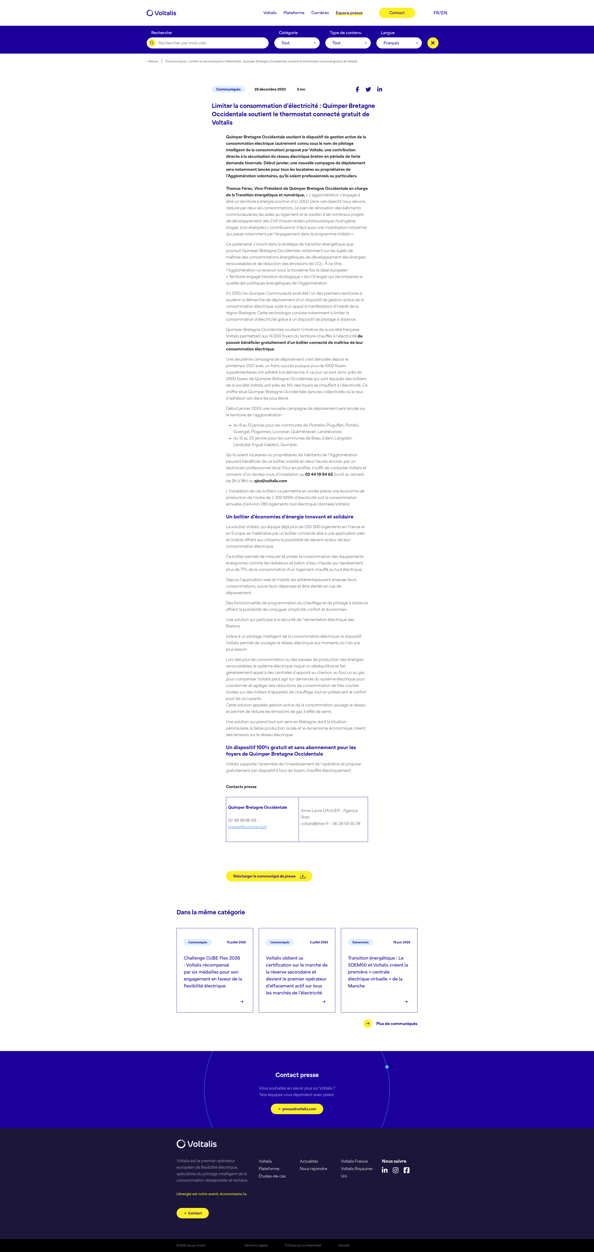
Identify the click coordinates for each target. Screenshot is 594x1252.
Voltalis (265, 1161)
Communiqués (228, 89)
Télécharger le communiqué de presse (264, 876)
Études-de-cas (272, 1176)
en (444, 12)
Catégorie (288, 31)
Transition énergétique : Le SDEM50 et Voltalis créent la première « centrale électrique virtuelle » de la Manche (378, 971)
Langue (388, 31)
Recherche (161, 31)
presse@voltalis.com (299, 1109)
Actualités (309, 1161)
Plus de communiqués (396, 1023)
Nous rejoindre (313, 1168)
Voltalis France (354, 1161)
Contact (195, 1213)
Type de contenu (345, 31)
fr (436, 12)
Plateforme (269, 1168)
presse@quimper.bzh (247, 827)
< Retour (152, 61)
